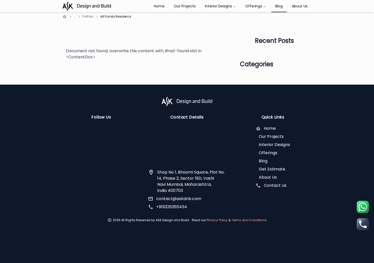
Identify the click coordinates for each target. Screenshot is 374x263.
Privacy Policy (217, 220)
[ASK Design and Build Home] (86, 6)
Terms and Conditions (249, 220)
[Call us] (363, 224)
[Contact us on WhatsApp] (363, 207)
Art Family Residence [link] (115, 17)
